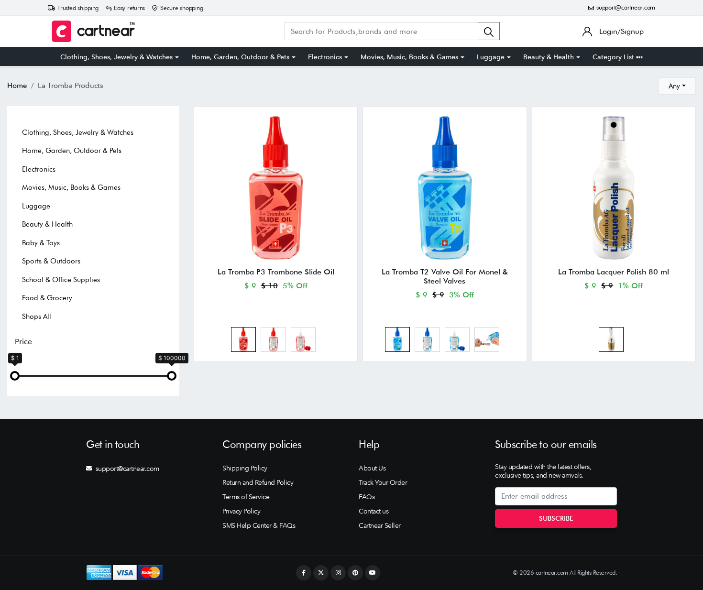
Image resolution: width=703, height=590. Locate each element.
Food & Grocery (47, 298)
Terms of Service (245, 496)
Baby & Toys (41, 243)
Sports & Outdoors (51, 261)
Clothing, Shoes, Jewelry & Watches (116, 57)
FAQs (366, 496)
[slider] (15, 376)
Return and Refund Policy (257, 482)
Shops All (36, 316)
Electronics (325, 57)
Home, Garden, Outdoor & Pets (240, 57)
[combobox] (677, 86)
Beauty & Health (548, 57)
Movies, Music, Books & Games (409, 57)
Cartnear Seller (380, 525)
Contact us (373, 511)
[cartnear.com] (93, 31)
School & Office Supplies (61, 279)
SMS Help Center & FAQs (258, 525)
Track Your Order (383, 482)
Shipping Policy (244, 468)
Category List (614, 57)
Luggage (491, 57)
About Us (372, 468)
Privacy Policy (241, 511)
